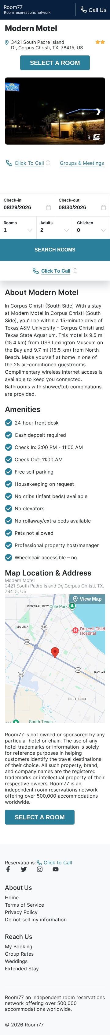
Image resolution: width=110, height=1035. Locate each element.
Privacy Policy (21, 912)
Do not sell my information (36, 919)
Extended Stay (22, 968)
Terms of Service (24, 905)
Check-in (12, 200)
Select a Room (55, 62)
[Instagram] (40, 870)
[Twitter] (24, 870)
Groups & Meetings (82, 163)
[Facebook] (8, 870)
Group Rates (19, 954)
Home (12, 897)
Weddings (16, 961)
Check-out (69, 200)
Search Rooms (55, 249)
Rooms (10, 222)
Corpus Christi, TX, (39, 48)
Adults (46, 222)
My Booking (18, 946)
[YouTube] (56, 870)
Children (85, 222)
